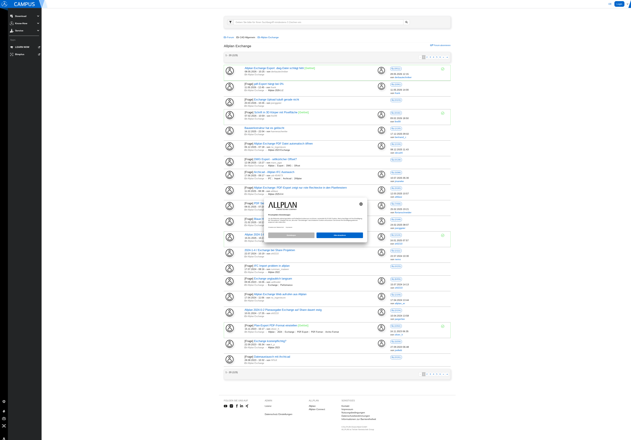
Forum (230, 37)
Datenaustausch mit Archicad (272, 356)
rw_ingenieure (278, 147)
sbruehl (399, 152)
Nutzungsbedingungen (353, 412)
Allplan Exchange (269, 37)
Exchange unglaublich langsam (273, 278)
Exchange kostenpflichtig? (270, 341)
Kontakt (345, 406)
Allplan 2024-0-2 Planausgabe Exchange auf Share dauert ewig (283, 309)
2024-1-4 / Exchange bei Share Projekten (270, 250)
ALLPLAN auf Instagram (232, 406)
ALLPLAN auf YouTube (225, 406)
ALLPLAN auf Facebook (237, 406)
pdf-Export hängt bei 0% (269, 84)
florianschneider (403, 212)
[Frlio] (4, 418)
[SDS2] (4, 401)
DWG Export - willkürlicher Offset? (275, 159)
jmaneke (399, 181)
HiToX (274, 360)
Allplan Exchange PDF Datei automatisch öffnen (283, 143)
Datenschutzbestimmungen (355, 416)
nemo (398, 259)
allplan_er (400, 303)
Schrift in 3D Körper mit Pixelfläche (275, 112)
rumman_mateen (280, 269)
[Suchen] (406, 22)
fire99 (274, 115)
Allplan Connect (317, 409)
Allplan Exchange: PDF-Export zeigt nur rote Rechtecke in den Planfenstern (300, 187)
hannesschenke (279, 131)
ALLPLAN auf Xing (247, 406)
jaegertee (400, 319)
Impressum (347, 409)
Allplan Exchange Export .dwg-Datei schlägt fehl (274, 68)
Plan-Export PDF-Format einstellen (275, 325)
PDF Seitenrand (263, 203)
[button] (610, 4)
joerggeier (276, 103)
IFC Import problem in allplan (272, 265)
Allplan (312, 406)
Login (619, 4)
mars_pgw (276, 162)
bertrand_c (400, 137)
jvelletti (398, 350)
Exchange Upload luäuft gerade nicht (276, 99)
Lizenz (268, 406)
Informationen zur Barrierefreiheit (358, 419)
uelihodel (275, 282)
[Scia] (4, 411)
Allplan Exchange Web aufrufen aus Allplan (280, 294)
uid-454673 (277, 175)
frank (273, 87)
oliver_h (275, 329)
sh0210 (398, 243)
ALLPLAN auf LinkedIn (241, 406)
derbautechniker (279, 71)
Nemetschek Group (366, 429)
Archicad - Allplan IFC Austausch (274, 172)
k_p (273, 344)
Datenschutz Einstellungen (278, 414)
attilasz (274, 191)
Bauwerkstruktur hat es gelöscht (264, 128)
